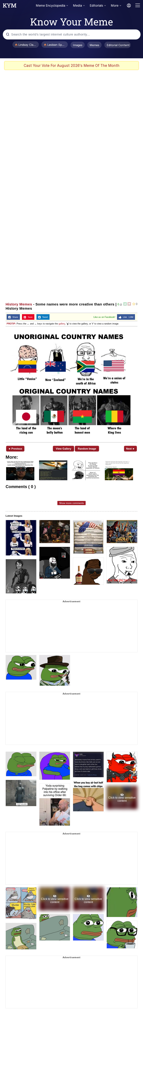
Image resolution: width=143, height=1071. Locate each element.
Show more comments (71, 503)
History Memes (19, 304)
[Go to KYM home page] (9, 6)
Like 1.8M (127, 317)
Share (14, 317)
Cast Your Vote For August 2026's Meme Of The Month (71, 65)
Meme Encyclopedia (50, 5)
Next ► (130, 448)
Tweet (44, 317)
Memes (94, 45)
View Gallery (63, 448)
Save (29, 317)
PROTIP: (11, 323)
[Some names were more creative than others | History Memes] (71, 384)
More (114, 5)
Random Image (87, 448)
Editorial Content (118, 45)
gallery (62, 323)
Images (77, 45)
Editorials (96, 5)
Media (77, 5)
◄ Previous (15, 448)
